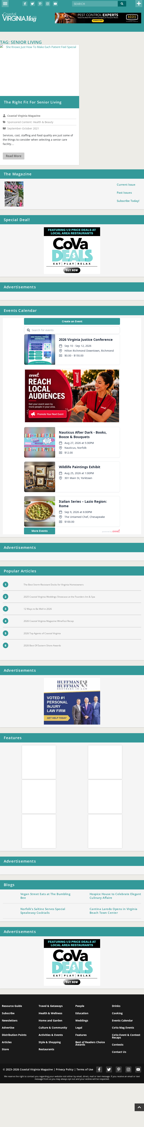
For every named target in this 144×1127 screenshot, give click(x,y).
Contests (117, 1044)
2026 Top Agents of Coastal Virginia (42, 633)
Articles (7, 1042)
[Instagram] (47, 3)
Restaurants (46, 1049)
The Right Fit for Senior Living (33, 102)
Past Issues (124, 192)
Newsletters (9, 1020)
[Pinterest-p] (40, 3)
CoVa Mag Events (123, 1027)
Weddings (81, 1020)
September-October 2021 (23, 128)
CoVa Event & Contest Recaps (126, 1036)
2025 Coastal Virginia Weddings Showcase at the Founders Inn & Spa (59, 596)
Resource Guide (12, 1006)
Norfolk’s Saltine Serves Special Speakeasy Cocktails (42, 910)
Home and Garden (50, 1020)
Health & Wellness (50, 1013)
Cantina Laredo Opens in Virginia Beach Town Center (113, 910)
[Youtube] (55, 3)
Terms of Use (84, 1069)
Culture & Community (53, 1027)
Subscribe (8, 1013)
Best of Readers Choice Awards (90, 1043)
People (79, 1006)
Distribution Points (14, 1035)
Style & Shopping (50, 1042)
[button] (5, 3)
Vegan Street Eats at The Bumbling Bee (45, 896)
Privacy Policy (65, 1069)
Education (81, 1013)
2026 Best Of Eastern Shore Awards (42, 645)
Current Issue (126, 184)
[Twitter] (32, 3)
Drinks (116, 1006)
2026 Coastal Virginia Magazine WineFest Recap (49, 621)
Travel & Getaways (51, 1006)
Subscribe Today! (128, 201)
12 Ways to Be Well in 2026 (38, 608)
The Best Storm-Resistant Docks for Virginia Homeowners (54, 584)
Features (81, 1035)
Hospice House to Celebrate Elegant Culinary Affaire (115, 896)
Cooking (117, 1013)
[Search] (122, 4)
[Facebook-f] (24, 3)
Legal (78, 1027)
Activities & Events (51, 1035)
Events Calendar (122, 1020)
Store (5, 1049)
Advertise (8, 1027)
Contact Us (119, 1052)
